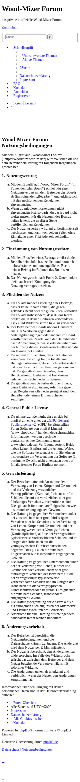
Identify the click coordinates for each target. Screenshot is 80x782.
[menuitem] (38, 55)
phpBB (25, 730)
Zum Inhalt (9, 27)
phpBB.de (50, 742)
